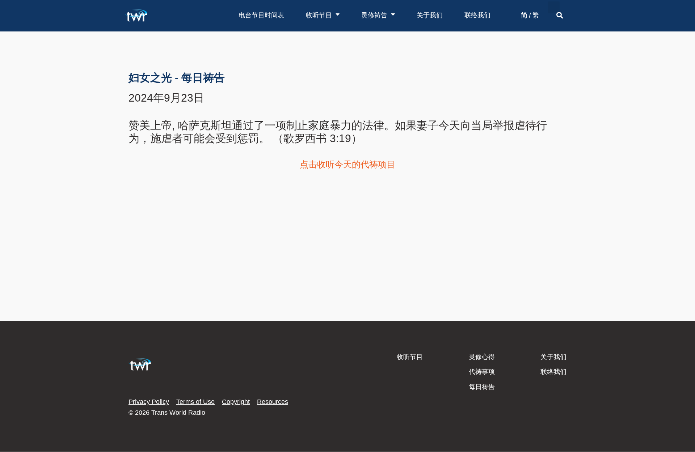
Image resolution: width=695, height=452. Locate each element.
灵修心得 (482, 357)
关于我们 (430, 15)
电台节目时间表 (261, 15)
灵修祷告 (374, 15)
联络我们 (477, 15)
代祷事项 (482, 371)
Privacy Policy (149, 401)
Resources (272, 401)
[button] (554, 7)
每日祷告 (482, 387)
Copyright (236, 401)
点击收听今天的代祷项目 (347, 164)
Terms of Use (195, 401)
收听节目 (319, 15)
